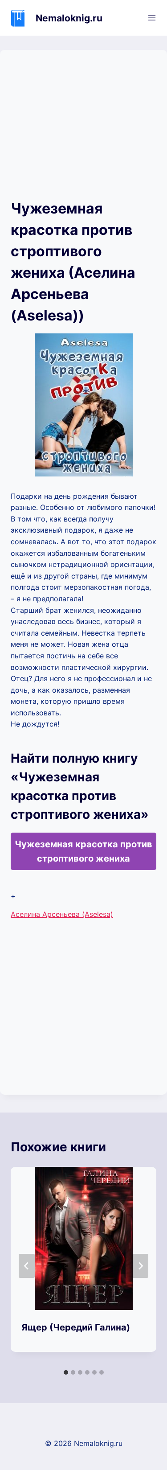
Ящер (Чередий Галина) (75, 1327)
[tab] (66, 1372)
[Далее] (140, 1266)
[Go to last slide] (27, 1266)
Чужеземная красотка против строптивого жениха (83, 851)
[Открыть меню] (151, 18)
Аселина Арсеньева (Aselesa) (62, 914)
